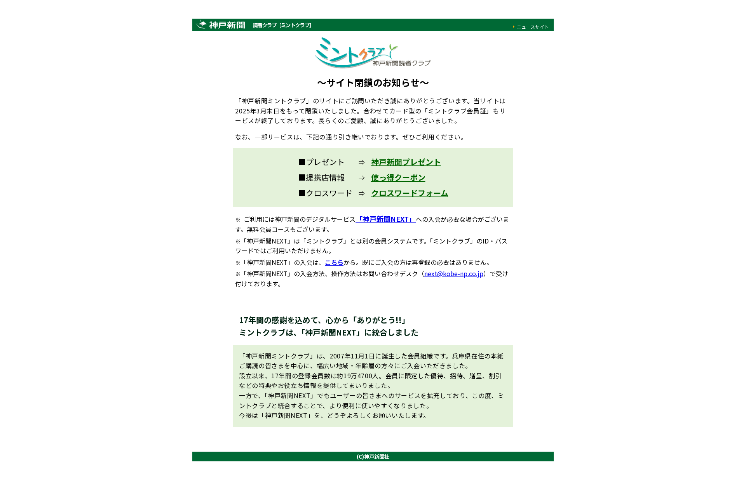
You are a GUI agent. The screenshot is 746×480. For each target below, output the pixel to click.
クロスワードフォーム (409, 192)
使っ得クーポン (398, 177)
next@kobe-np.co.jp (453, 273)
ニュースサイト (533, 26)
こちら (334, 262)
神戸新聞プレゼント (406, 161)
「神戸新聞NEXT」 (386, 219)
